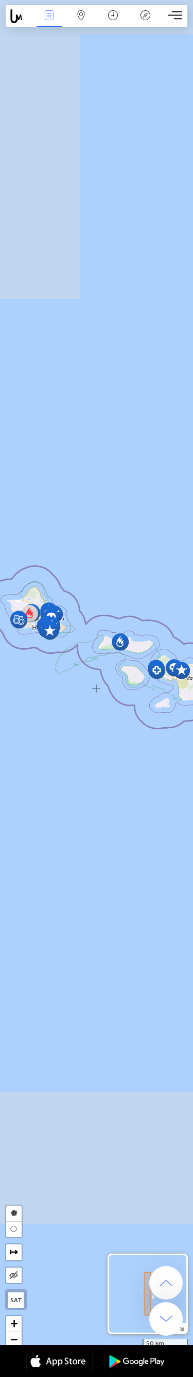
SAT (16, 1300)
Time (113, 22)
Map (81, 22)
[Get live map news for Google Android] (137, 1362)
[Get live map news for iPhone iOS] (59, 1362)
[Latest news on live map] (19, 16)
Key (145, 22)
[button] (19, 620)
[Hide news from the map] (14, 1275)
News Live (48, 22)
